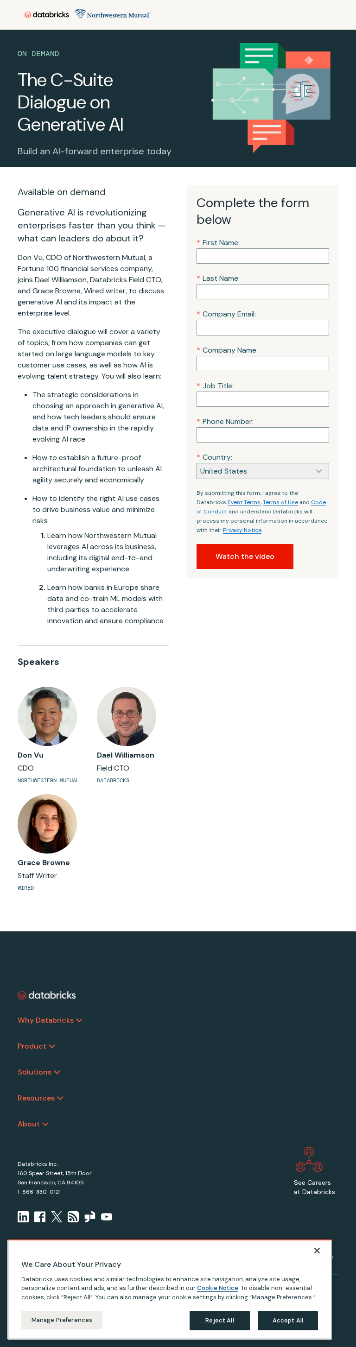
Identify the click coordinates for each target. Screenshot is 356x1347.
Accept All (288, 1320)
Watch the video (245, 556)
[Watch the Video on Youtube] (106, 1216)
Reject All (219, 1320)
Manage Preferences (62, 1320)
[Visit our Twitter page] (56, 1216)
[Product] (51, 1046)
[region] (169, 1289)
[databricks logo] (47, 995)
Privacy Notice (242, 530)
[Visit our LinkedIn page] (23, 1216)
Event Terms (244, 502)
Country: (214, 457)
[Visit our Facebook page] (39, 1216)
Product (32, 1046)
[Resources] (60, 1098)
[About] (45, 1124)
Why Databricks (46, 1020)
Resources (36, 1098)
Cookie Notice (217, 1288)
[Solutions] (57, 1072)
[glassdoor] (89, 1216)
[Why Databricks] (79, 1020)
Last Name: (218, 278)
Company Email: (226, 314)
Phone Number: (225, 421)
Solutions (34, 1072)
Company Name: (227, 350)
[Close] (317, 1250)
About (29, 1124)
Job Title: (215, 386)
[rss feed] (73, 1216)
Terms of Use (280, 502)
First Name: (218, 242)
